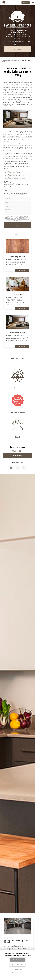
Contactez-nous (17, 49)
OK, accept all (18, 959)
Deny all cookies (18, 964)
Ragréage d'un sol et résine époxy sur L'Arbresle (16, 941)
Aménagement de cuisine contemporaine (14, 175)
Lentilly (13, 59)
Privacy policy (18, 973)
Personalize (18, 969)
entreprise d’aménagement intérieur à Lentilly (17, 135)
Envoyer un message (17, 455)
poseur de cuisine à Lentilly (20, 156)
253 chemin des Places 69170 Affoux (18, 41)
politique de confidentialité (13, 220)
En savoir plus (22, 270)
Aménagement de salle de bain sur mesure (15, 178)
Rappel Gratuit (25, 2)
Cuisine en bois (17, 295)
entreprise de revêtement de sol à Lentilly (17, 144)
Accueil (3, 59)
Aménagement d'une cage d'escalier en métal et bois (17, 171)
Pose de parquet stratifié (17, 257)
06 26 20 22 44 (17, 44)
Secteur (8, 59)
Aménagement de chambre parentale (13, 174)
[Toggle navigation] (32, 3)
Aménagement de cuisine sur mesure (14, 177)
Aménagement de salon (17, 333)
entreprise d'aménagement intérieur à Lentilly (17, 83)
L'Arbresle (7, 189)
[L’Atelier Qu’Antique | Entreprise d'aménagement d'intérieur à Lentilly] (4, 2)
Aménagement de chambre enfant (13, 172)
